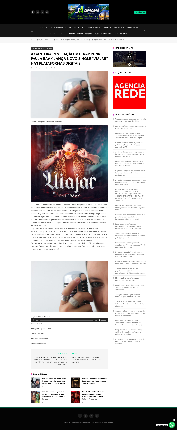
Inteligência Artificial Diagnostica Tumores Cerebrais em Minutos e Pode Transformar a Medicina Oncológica (129, 135)
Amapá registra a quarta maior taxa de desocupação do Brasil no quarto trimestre (130, 341)
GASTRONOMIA (132, 27)
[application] (69, 320)
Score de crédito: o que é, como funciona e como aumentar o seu (130, 127)
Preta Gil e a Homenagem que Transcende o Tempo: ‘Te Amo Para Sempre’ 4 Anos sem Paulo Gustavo (128, 322)
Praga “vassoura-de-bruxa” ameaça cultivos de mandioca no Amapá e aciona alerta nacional (129, 332)
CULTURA (42, 27)
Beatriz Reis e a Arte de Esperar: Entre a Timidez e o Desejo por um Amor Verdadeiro (130, 287)
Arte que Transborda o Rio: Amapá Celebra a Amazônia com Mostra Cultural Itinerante (95, 381)
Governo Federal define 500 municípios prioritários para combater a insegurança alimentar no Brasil (130, 217)
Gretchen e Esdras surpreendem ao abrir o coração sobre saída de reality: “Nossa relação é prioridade (130, 313)
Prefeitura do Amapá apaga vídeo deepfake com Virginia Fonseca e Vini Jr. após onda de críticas (130, 245)
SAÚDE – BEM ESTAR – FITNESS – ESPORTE (76, 34)
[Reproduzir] (33, 320)
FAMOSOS (118, 27)
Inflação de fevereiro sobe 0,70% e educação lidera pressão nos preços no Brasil (130, 207)
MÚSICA (49, 48)
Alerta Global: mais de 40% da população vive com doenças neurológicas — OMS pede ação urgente (130, 271)
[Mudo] (100, 320)
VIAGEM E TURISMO (93, 27)
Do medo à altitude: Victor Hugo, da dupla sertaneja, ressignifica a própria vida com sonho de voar (54, 381)
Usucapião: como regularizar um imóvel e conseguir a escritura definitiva (130, 120)
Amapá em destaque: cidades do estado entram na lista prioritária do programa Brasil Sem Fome (130, 182)
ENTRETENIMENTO (57, 27)
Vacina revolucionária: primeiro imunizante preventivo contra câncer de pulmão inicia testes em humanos (130, 235)
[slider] (104, 320)
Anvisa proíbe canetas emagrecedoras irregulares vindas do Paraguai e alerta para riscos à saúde (129, 154)
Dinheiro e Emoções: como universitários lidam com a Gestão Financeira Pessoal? (130, 262)
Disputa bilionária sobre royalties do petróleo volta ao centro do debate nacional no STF (128, 145)
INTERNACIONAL (75, 27)
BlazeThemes (108, 423)
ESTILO (106, 27)
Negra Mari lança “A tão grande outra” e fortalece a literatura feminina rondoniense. (130, 173)
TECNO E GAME (121, 34)
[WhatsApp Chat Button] (172, 425)
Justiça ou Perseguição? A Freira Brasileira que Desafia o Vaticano (127, 295)
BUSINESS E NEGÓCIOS (103, 34)
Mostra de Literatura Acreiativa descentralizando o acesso (127, 279)
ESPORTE (53, 34)
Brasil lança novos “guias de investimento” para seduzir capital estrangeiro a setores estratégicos (128, 226)
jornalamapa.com (39, 68)
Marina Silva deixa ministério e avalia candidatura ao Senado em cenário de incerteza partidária (129, 163)
